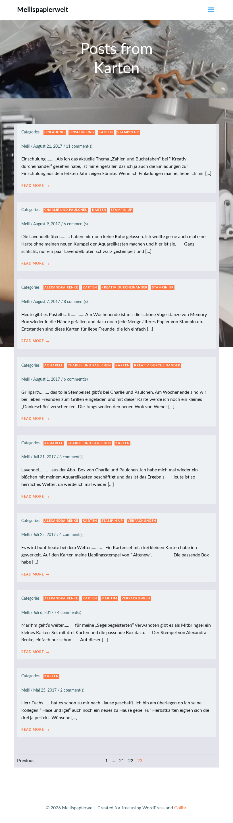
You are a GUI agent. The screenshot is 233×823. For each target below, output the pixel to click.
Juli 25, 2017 (44, 535)
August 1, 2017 (46, 379)
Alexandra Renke (61, 287)
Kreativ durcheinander (124, 287)
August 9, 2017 (46, 224)
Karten (106, 132)
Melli (25, 146)
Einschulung (81, 132)
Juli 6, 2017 (43, 613)
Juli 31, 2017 (44, 457)
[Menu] (211, 10)
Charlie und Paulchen (66, 209)
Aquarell (53, 365)
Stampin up (128, 132)
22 (130, 760)
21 (121, 760)
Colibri (181, 808)
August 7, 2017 (46, 302)
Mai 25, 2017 (45, 690)
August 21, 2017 (47, 146)
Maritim (109, 598)
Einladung (54, 132)
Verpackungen (142, 520)
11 (68, 146)
